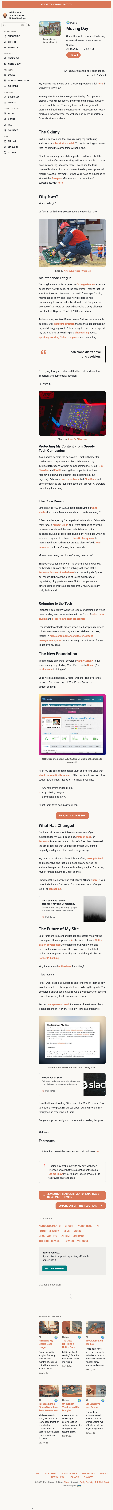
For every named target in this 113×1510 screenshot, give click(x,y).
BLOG (11, 113)
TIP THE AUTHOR (54, 1268)
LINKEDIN (13, 147)
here (100, 83)
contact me (55, 888)
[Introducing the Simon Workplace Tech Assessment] (49, 1414)
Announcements (49, 1225)
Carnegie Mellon (85, 284)
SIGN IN (12, 42)
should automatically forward (55, 775)
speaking (44, 337)
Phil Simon (15, 12)
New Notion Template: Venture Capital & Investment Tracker (72, 1195)
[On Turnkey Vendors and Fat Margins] (72, 1414)
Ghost (90, 665)
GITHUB (12, 152)
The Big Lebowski (49, 1241)
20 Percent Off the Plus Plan (78, 1205)
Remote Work (72, 1231)
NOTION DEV (14, 64)
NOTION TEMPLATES (18, 80)
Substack (44, 841)
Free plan (57, 178)
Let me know (56, 1173)
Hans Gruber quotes (83, 538)
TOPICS (12, 102)
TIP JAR (12, 141)
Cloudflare (90, 479)
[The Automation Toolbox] (96, 1348)
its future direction (64, 323)
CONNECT (13, 130)
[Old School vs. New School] (96, 1414)
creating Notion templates (64, 337)
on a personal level (58, 1004)
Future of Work (49, 1231)
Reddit (57, 470)
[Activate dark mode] (29, 25)
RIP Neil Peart (102, 1482)
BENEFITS (13, 47)
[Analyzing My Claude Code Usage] (49, 1348)
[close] (108, 4)
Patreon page (83, 836)
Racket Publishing (49, 958)
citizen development (50, 944)
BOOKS (11, 75)
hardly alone (46, 669)
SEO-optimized (94, 858)
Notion (98, 940)
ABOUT (11, 119)
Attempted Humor (73, 1235)
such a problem (70, 479)
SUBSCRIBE (14, 36)
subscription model (63, 143)
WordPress (84, 1225)
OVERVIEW (13, 58)
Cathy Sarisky (85, 660)
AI (72, 940)
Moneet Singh (60, 524)
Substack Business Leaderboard (57, 572)
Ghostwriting (48, 1235)
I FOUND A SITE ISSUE (72, 815)
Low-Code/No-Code (77, 1241)
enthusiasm (65, 966)
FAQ (10, 124)
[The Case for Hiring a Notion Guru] (72, 1348)
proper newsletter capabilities (68, 618)
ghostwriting (82, 332)
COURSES (13, 86)
